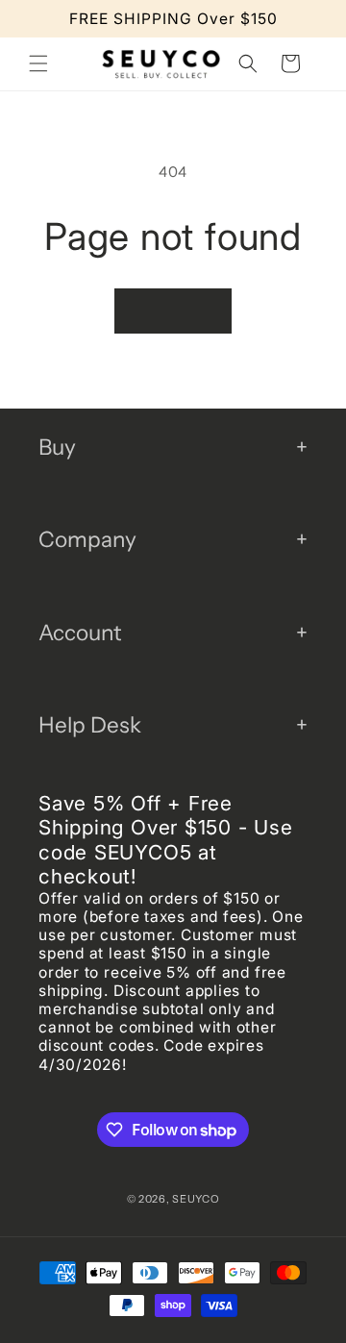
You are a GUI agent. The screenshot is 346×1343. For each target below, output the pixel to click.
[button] (38, 63)
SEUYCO (195, 1199)
